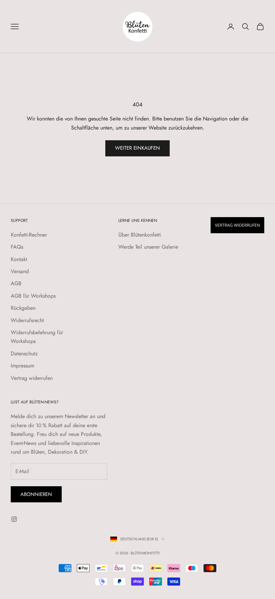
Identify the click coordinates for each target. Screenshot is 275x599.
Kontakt (19, 259)
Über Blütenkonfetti (139, 235)
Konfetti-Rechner (29, 235)
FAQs (17, 247)
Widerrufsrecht (27, 320)
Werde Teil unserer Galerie (148, 247)
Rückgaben (23, 308)
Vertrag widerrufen (32, 378)
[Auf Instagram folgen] (14, 519)
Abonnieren (36, 494)
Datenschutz (24, 353)
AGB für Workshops (33, 296)
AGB (16, 283)
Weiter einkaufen (137, 148)
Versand (20, 271)
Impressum (22, 365)
